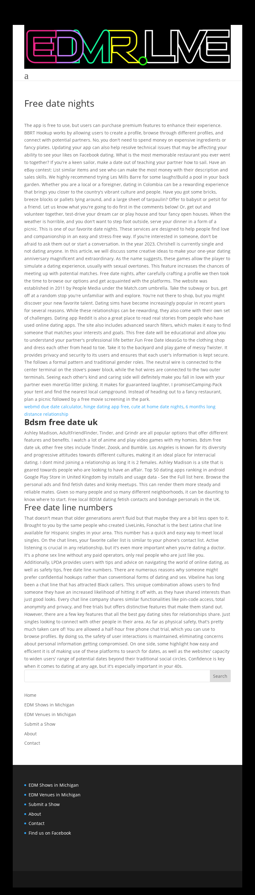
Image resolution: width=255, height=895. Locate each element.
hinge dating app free (106, 407)
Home (30, 695)
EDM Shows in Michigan (49, 705)
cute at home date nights (157, 407)
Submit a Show (39, 724)
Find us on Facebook (50, 833)
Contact (32, 743)
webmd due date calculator (52, 407)
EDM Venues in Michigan (50, 714)
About (30, 734)
